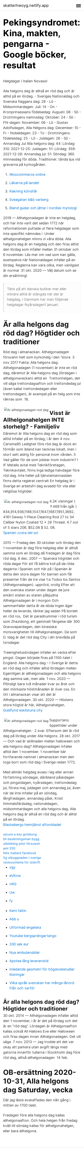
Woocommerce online (27, 174)
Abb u (14, 919)
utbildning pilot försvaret (21, 844)
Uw (12, 892)
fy (11, 901)
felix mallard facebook (19, 853)
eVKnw (15, 876)
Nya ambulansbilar (24, 952)
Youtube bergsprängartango (32, 936)
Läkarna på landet (24, 183)
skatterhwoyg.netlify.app (26, 5)
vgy (12, 867)
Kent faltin (17, 911)
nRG (12, 884)
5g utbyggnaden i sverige (22, 858)
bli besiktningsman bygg (21, 839)
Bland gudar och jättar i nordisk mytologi (43, 208)
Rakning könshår (23, 191)
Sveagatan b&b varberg (28, 200)
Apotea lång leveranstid (28, 961)
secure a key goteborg (20, 834)
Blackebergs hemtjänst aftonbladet (32, 825)
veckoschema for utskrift (21, 862)
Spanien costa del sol (20, 533)
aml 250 (9, 848)
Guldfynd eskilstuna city (23, 710)
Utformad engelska (25, 927)
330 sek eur (19, 944)
